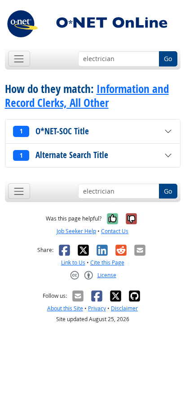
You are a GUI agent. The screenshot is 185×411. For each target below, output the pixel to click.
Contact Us (114, 231)
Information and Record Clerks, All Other (87, 95)
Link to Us (73, 262)
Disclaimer (124, 308)
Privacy (97, 308)
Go (168, 58)
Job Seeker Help (76, 231)
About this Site (65, 308)
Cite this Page (107, 262)
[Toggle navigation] (19, 58)
